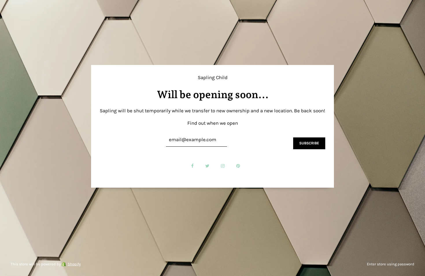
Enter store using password (390, 264)
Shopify (74, 264)
